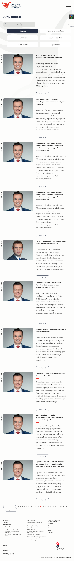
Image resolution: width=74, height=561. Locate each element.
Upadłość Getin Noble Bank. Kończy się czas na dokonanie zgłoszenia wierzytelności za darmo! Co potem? (50, 464)
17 (40, 506)
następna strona (11, 510)
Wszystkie (22, 31)
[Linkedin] (57, 546)
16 (38, 506)
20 (48, 506)
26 (63, 506)
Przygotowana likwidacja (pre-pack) (13, 535)
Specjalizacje (7, 524)
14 (33, 506)
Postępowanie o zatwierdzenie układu (35, 523)
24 (58, 506)
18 (43, 506)
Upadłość (7, 526)
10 (24, 506)
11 (26, 506)
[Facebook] (57, 543)
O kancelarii (6, 520)
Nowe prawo (22, 45)
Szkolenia (51, 528)
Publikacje (22, 38)
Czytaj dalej (42, 93)
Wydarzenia (55, 45)
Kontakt (50, 532)
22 (53, 506)
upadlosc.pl (60, 549)
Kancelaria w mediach (55, 31)
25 (61, 506)
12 (28, 506)
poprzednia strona (9, 506)
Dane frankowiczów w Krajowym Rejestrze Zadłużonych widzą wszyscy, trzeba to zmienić (48, 285)
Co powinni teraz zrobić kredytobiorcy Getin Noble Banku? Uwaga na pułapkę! (49, 417)
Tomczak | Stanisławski (63, 557)
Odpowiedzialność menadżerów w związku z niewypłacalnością (36, 537)
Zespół (5, 522)
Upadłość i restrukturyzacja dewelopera (12, 531)
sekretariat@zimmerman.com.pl (16, 554)
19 (45, 506)
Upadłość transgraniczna (34, 540)
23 (55, 506)
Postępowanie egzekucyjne (12, 529)
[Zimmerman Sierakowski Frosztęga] (11, 6)
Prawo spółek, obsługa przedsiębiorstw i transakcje (34, 526)
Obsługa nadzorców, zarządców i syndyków (36, 532)
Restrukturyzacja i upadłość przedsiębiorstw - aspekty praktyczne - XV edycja (51, 102)
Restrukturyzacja (31, 520)
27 (66, 506)
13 (31, 506)
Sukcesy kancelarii (55, 38)
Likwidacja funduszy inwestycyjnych (54, 521)
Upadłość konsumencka (33, 534)
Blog (49, 530)
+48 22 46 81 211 (10, 553)
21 (50, 506)
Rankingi (50, 523)
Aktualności (51, 525)
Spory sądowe (31, 529)
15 (36, 506)
